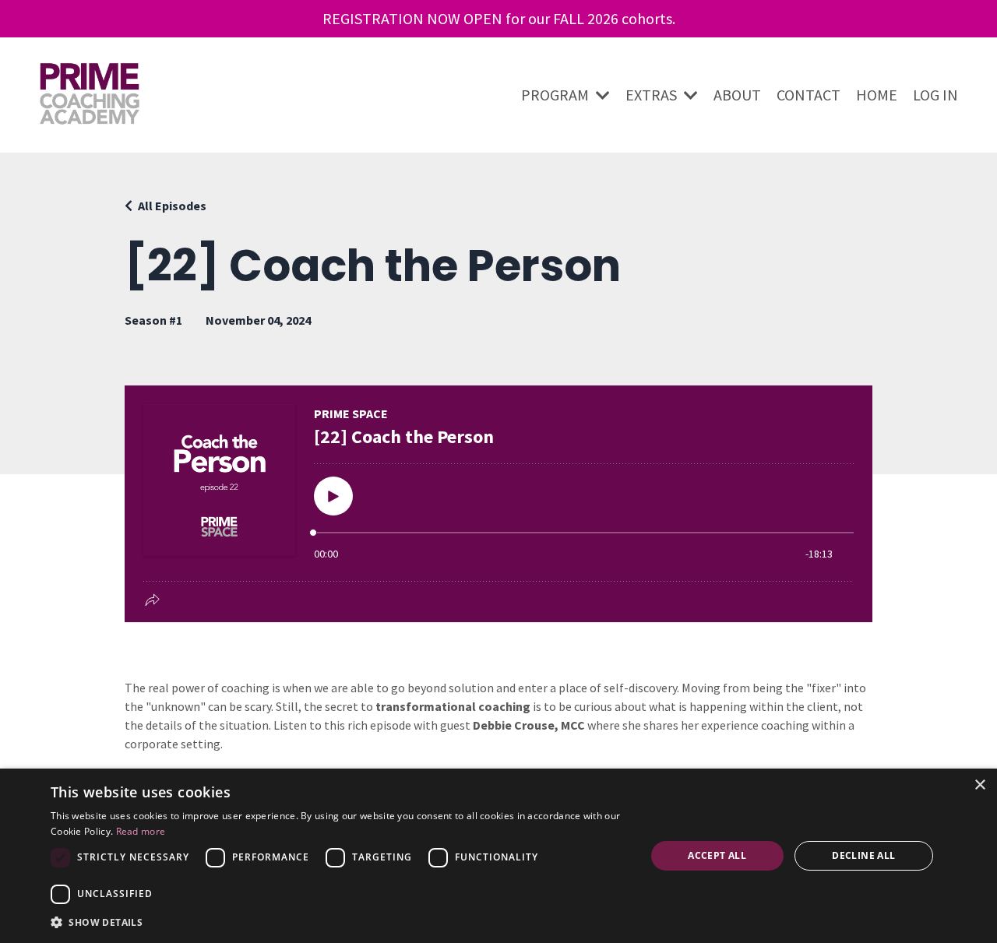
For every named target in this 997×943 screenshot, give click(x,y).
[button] (339, 922)
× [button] (979, 785)
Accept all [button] (717, 855)
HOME (876, 94)
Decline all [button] (863, 855)
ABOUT (737, 94)
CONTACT (808, 94)
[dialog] (498, 856)
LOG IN (935, 94)
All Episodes (172, 205)
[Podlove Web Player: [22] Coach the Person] (498, 503)
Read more (141, 831)
